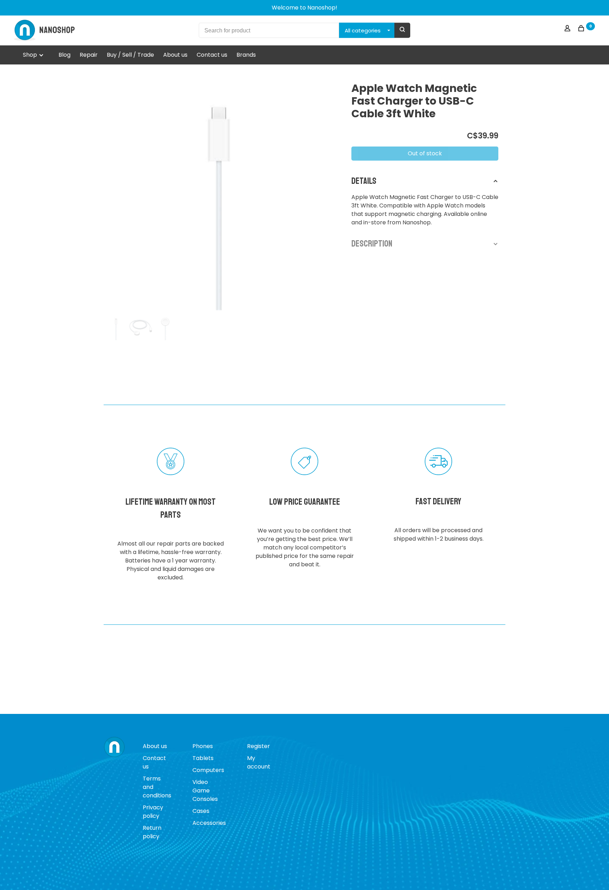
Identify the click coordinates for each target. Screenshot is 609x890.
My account (258, 762)
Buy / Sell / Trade (130, 55)
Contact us (212, 55)
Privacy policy (153, 811)
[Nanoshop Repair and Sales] (114, 747)
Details (363, 181)
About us (175, 55)
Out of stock (425, 153)
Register (258, 746)
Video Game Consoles (205, 790)
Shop (30, 55)
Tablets (203, 758)
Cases (200, 811)
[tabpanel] (219, 195)
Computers (208, 770)
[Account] (568, 29)
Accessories (209, 823)
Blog (64, 55)
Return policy (152, 832)
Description (371, 243)
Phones (202, 746)
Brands (246, 55)
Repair (89, 55)
